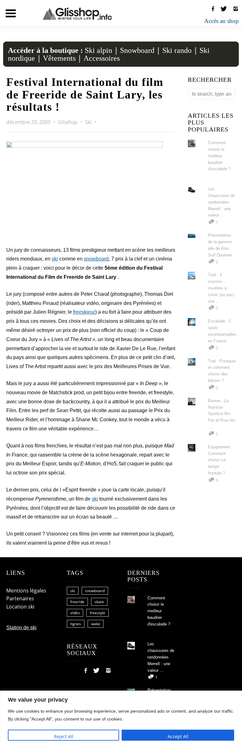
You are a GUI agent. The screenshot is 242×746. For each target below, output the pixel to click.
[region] (121, 718)
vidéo (75, 612)
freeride (77, 601)
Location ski (20, 606)
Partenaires (20, 598)
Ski (88, 122)
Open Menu (10, 13)
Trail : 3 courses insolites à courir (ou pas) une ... (221, 287)
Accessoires (102, 58)
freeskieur (84, 312)
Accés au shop (221, 21)
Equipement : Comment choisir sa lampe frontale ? (220, 460)
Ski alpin (98, 50)
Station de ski (21, 627)
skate (99, 601)
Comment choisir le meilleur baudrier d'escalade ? (219, 155)
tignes (75, 623)
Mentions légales (26, 590)
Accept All (178, 736)
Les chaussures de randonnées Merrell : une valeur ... (221, 202)
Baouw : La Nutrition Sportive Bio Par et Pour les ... (221, 413)
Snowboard (137, 50)
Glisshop (68, 122)
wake (95, 623)
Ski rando (177, 50)
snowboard (96, 258)
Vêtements (59, 58)
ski (55, 258)
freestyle (97, 612)
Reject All (63, 736)
